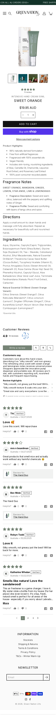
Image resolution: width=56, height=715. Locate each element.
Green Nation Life (32, 704)
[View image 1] (12, 78)
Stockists (28, 640)
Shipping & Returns (28, 644)
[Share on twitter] (51, 432)
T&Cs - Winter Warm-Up (28, 656)
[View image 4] (43, 78)
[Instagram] (26, 699)
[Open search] (36, 347)
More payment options (28, 139)
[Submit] (46, 677)
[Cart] (51, 13)
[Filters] (43, 347)
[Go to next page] (38, 618)
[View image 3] (33, 78)
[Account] (44, 13)
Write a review (17, 347)
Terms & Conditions (28, 648)
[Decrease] (23, 115)
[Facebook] (30, 699)
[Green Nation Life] (28, 13)
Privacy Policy (28, 652)
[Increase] (33, 115)
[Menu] (4, 13)
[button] (9, 13)
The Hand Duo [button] (20, 475)
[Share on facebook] (45, 432)
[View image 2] (22, 78)
